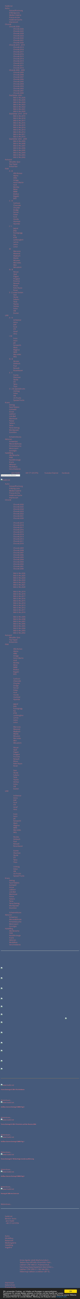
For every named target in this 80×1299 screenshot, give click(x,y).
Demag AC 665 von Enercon (10, 1193)
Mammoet (13, 418)
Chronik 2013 (18, 61)
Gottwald (12, 409)
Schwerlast (13, 441)
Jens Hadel (15, 473)
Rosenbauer (18, 370)
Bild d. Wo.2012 (19, 132)
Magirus (16, 350)
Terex (11, 425)
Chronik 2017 (18, 52)
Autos (7, 1236)
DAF (14, 324)
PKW (11, 457)
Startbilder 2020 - (16, 95)
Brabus (16, 194)
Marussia (17, 251)
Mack (15, 347)
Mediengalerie (10, 1243)
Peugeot (16, 279)
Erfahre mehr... (62, 1296)
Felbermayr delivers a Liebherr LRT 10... (35, 1271)
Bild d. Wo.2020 (19, 111)
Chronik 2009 (18, 72)
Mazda (15, 258)
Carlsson (16, 203)
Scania (15, 375)
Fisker (15, 214)
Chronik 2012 (18, 63)
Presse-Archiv (14, 17)
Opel (15, 274)
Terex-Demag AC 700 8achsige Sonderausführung (17, 1159)
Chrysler (16, 208)
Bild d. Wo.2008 (19, 143)
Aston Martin (18, 182)
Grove (11, 412)
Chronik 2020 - (14, 26)
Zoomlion (13, 432)
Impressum (13, 22)
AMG (15, 178)
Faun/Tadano (14, 407)
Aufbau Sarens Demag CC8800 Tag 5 (12, 1107)
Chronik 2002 (18, 88)
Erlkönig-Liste (14, 13)
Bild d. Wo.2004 (19, 152)
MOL (15, 357)
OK (70, 1291)
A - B (11, 171)
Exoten (16, 313)
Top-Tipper (13, 164)
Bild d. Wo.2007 (19, 146)
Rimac (15, 285)
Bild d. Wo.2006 (19, 148)
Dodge (16, 210)
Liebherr (12, 414)
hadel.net (8, 1216)
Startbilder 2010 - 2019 (18, 114)
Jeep (15, 230)
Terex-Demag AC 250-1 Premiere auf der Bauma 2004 (18, 1124)
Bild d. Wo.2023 (19, 104)
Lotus (15, 246)
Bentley (16, 187)
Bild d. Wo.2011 (19, 134)
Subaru (16, 299)
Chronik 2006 (18, 79)
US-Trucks (17, 398)
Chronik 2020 (18, 42)
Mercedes (17, 263)
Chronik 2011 (18, 65)
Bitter (15, 189)
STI (14, 382)
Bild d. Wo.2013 (19, 130)
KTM (15, 237)
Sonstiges (13, 450)
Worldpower (14, 430)
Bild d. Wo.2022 (19, 107)
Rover (15, 290)
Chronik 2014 (18, 59)
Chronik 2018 (18, 49)
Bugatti (16, 196)
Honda (16, 219)
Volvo (15, 308)
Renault (16, 283)
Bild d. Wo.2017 (19, 120)
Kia (14, 235)
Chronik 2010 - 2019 (17, 45)
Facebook (65, 473)
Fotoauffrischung (16, 10)
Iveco (15, 340)
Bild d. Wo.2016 (19, 123)
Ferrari (16, 212)
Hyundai (16, 224)
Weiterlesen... (6, 1100)
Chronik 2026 (18, 29)
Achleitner (17, 320)
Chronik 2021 (18, 40)
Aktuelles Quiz (14, 162)
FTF (14, 329)
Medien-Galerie (15, 15)
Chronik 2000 (18, 93)
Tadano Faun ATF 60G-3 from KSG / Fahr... (36, 1262)
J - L (10, 226)
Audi (15, 185)
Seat (15, 295)
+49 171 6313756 (31, 473)
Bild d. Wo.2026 (19, 97)
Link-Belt (12, 416)
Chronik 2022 (18, 38)
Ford (15, 217)
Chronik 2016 (18, 54)
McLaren (16, 260)
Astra (15, 322)
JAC (14, 343)
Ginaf (15, 331)
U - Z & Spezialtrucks (17, 389)
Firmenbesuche (15, 446)
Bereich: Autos (10, 1218)
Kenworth (17, 345)
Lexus (15, 244)
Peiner (11, 421)
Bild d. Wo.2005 (19, 150)
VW (14, 311)
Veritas (16, 306)
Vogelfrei (8, 1247)
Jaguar (15, 228)
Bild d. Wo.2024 (19, 102)
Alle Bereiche (14, 455)
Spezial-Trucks (18, 400)
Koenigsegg (17, 233)
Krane (11, 462)
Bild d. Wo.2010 (19, 136)
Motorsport (13, 448)
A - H (11, 318)
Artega (16, 180)
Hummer (16, 221)
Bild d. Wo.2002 (19, 157)
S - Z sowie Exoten (16, 292)
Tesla (15, 301)
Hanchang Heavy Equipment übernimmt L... (37, 1267)
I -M (10, 336)
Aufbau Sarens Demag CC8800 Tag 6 (12, 1176)
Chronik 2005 (18, 81)
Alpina (15, 175)
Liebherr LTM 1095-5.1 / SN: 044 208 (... (35, 1269)
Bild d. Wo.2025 (19, 100)
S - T (10, 373)
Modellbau (13, 467)
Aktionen (12, 464)
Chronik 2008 (18, 75)
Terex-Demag (14, 428)
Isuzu (15, 338)
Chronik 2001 (18, 91)
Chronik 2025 (18, 31)
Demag (12, 405)
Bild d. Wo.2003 (19, 155)
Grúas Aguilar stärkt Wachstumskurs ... (35, 1260)
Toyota (16, 304)
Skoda (15, 297)
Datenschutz (10, 1285)
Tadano (12, 423)
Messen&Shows (15, 444)
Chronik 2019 (18, 47)
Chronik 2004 (18, 84)
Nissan (16, 272)
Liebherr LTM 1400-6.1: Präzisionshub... (35, 1265)
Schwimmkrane (15, 437)
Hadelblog (9, 1245)
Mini (15, 265)
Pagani (16, 276)
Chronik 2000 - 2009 (17, 70)
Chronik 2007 (18, 77)
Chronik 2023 (18, 36)
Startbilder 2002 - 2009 (18, 139)
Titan (15, 386)
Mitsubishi (17, 267)
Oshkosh (16, 363)
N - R (11, 269)
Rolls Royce (17, 288)
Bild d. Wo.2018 (19, 118)
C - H (11, 201)
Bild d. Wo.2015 (19, 125)
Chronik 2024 (18, 33)
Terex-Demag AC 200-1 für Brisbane (12, 1089)
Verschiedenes (15, 469)
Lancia (15, 242)
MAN (15, 352)
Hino (15, 334)
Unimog (16, 391)
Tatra (15, 384)
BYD (15, 198)
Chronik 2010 (18, 68)
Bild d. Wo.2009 (19, 141)
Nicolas (16, 361)
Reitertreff (9, 1240)
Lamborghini (18, 240)
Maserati (16, 253)
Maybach (16, 256)
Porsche (16, 281)
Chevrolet (17, 205)
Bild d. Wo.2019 (19, 116)
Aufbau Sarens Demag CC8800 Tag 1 (12, 1141)
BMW (15, 191)
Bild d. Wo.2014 (19, 127)
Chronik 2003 (18, 86)
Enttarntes (13, 166)
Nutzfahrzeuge (15, 460)
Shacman (17, 377)
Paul (15, 366)
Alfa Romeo (17, 173)
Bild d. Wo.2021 (19, 109)
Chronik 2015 (18, 56)
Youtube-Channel (51, 473)
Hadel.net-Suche (15, 20)
